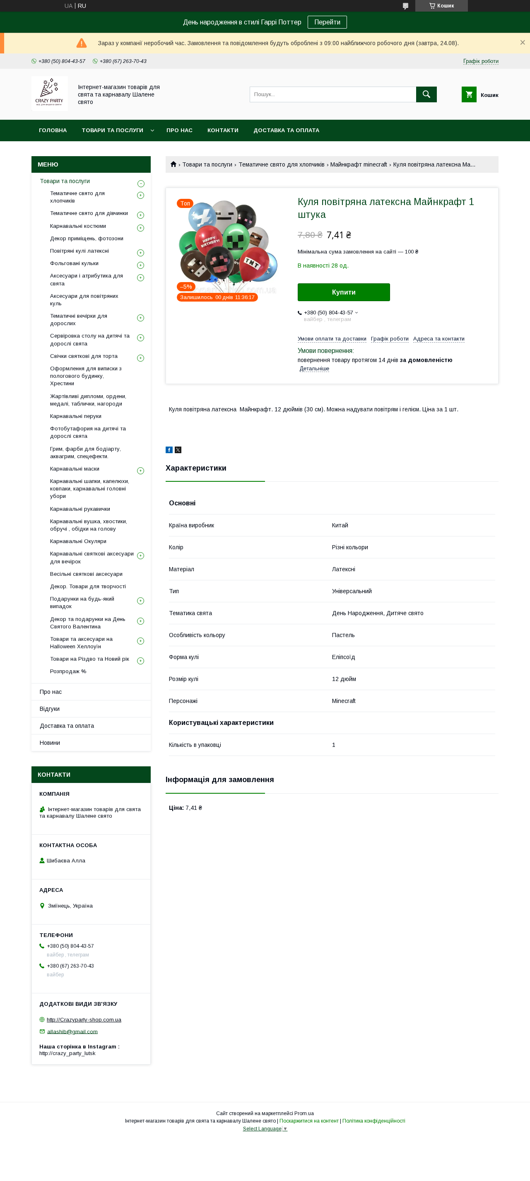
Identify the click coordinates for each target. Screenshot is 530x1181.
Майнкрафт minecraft (358, 164)
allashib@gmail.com (72, 1031)
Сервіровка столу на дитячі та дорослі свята (90, 339)
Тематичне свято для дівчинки (89, 213)
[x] (178, 451)
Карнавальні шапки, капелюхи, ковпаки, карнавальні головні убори (89, 488)
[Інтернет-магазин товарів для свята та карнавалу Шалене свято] (49, 109)
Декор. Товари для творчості (88, 586)
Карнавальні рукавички (80, 509)
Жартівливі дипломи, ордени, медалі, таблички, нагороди (88, 400)
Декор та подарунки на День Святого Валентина (87, 623)
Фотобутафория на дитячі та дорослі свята (88, 432)
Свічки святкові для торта (84, 356)
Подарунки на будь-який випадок (82, 602)
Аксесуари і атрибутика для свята (86, 279)
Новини (50, 742)
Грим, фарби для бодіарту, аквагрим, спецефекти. (85, 452)
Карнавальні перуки (75, 416)
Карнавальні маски (74, 469)
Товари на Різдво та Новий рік (89, 659)
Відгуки (50, 708)
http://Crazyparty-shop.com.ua (84, 1020)
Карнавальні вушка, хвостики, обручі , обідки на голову (88, 525)
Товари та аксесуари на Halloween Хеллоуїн (81, 643)
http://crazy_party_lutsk (67, 1053)
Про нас (179, 130)
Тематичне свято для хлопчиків (281, 164)
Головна (53, 130)
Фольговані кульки (74, 263)
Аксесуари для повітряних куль (84, 300)
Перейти (327, 22)
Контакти (222, 130)
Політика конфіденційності (373, 1121)
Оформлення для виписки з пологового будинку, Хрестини (86, 375)
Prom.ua (304, 1113)
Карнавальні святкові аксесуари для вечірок (92, 557)
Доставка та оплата (286, 130)
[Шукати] (426, 94)
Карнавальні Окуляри (78, 541)
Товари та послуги (112, 130)
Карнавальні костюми (78, 226)
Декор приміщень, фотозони (86, 238)
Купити (344, 292)
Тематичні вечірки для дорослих (78, 319)
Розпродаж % (68, 671)
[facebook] (169, 451)
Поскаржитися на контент (309, 1121)
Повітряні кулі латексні (79, 251)
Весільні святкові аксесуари (86, 574)
